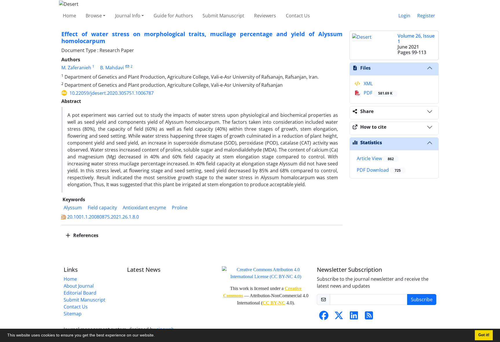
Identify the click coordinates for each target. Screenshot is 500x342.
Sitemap (73, 313)
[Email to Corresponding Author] (127, 66)
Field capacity (102, 207)
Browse (94, 15)
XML (368, 83)
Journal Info (127, 15)
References (85, 235)
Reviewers (265, 15)
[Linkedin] (354, 317)
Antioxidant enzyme (144, 207)
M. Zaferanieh (76, 67)
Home (69, 15)
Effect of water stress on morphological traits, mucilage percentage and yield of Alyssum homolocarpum (202, 37)
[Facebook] (324, 317)
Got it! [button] (483, 335)
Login (404, 15)
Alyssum (73, 207)
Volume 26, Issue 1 (416, 39)
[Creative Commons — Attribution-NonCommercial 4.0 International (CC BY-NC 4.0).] (266, 272)
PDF (377, 93)
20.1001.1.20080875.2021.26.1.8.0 (103, 217)
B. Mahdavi (112, 67)
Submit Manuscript (223, 15)
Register (426, 15)
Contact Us (298, 15)
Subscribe (422, 299)
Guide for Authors (173, 15)
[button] (157, 336)
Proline (180, 207)
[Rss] (369, 317)
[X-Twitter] (339, 317)
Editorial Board (80, 293)
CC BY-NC (273, 302)
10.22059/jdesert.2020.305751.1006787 (111, 93)
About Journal (79, 286)
